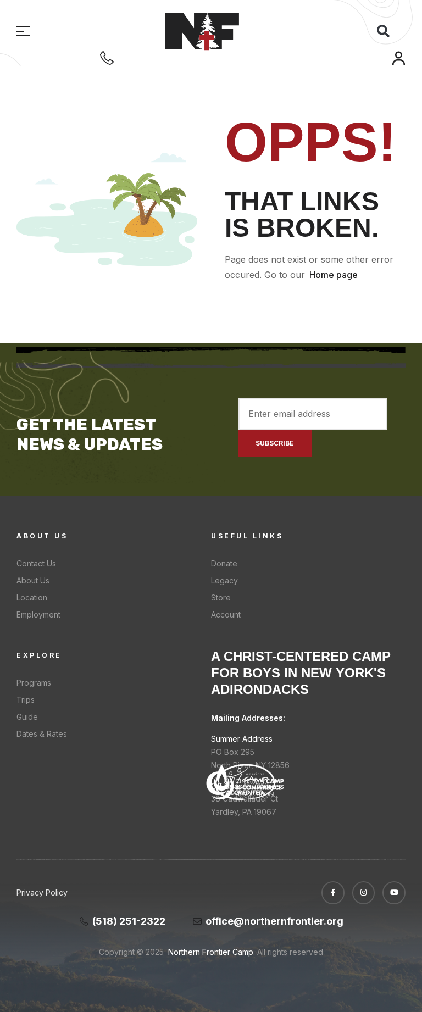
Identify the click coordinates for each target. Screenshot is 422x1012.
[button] (383, 31)
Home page (333, 274)
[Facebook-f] (333, 892)
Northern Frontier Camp (209, 952)
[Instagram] (363, 892)
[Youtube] (394, 892)
